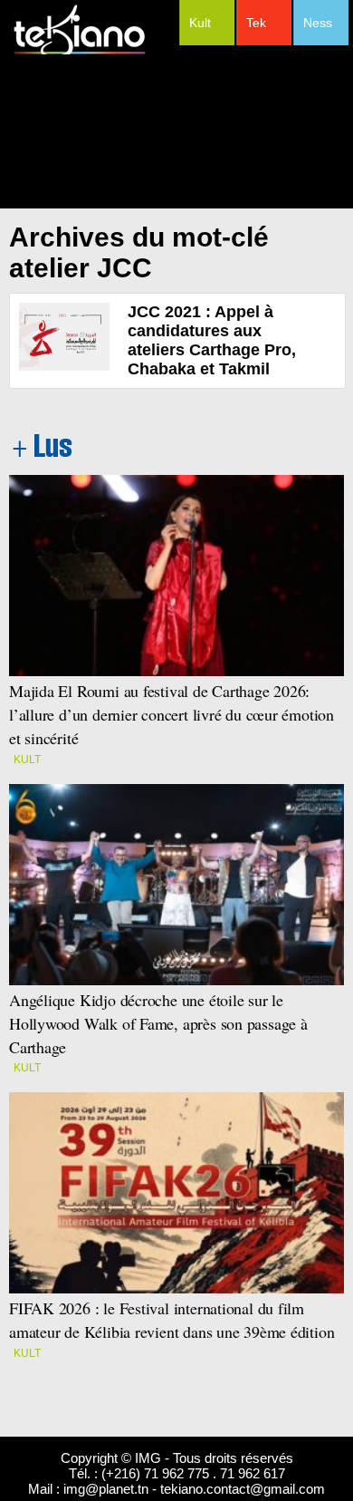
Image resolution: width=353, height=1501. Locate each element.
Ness (317, 22)
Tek (256, 22)
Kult (200, 22)
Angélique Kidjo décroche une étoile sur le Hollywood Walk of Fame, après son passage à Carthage (158, 1023)
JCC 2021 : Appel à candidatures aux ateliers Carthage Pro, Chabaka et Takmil (212, 340)
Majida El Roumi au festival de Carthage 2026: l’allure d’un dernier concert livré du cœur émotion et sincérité (171, 714)
